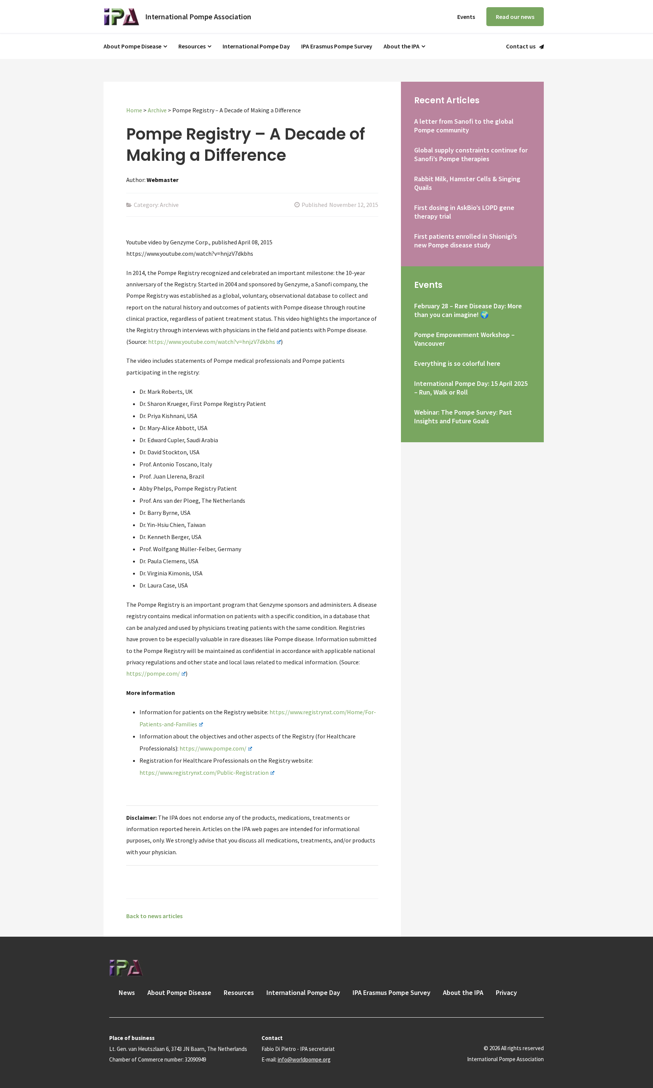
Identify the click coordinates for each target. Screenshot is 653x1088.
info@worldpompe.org (304, 1059)
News (127, 992)
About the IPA (401, 46)
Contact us (520, 46)
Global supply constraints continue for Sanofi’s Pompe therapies (471, 154)
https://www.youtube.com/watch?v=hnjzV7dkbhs (211, 341)
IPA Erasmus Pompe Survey (336, 46)
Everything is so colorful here (457, 363)
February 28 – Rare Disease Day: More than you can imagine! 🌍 (468, 310)
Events (466, 16)
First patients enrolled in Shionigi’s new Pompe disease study (465, 240)
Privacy (506, 992)
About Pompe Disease (132, 46)
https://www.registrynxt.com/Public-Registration (204, 772)
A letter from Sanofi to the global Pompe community (464, 125)
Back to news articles (154, 916)
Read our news (515, 16)
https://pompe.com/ (153, 673)
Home (134, 110)
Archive (157, 110)
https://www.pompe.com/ (212, 748)
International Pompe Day (256, 46)
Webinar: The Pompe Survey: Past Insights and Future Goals (463, 416)
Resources (192, 46)
